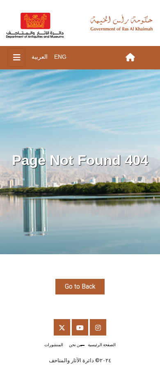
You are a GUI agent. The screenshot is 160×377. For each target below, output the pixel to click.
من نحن (75, 345)
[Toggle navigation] (16, 57)
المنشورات (53, 345)
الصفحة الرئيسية (102, 345)
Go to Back (80, 286)
